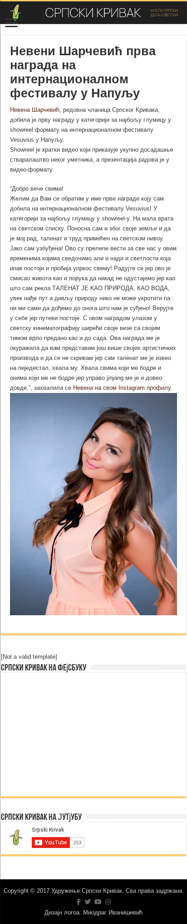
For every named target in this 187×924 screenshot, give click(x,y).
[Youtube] (98, 901)
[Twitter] (88, 901)
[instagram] (108, 901)
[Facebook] (79, 901)
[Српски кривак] (93, 12)
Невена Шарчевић (34, 109)
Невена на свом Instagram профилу (122, 387)
